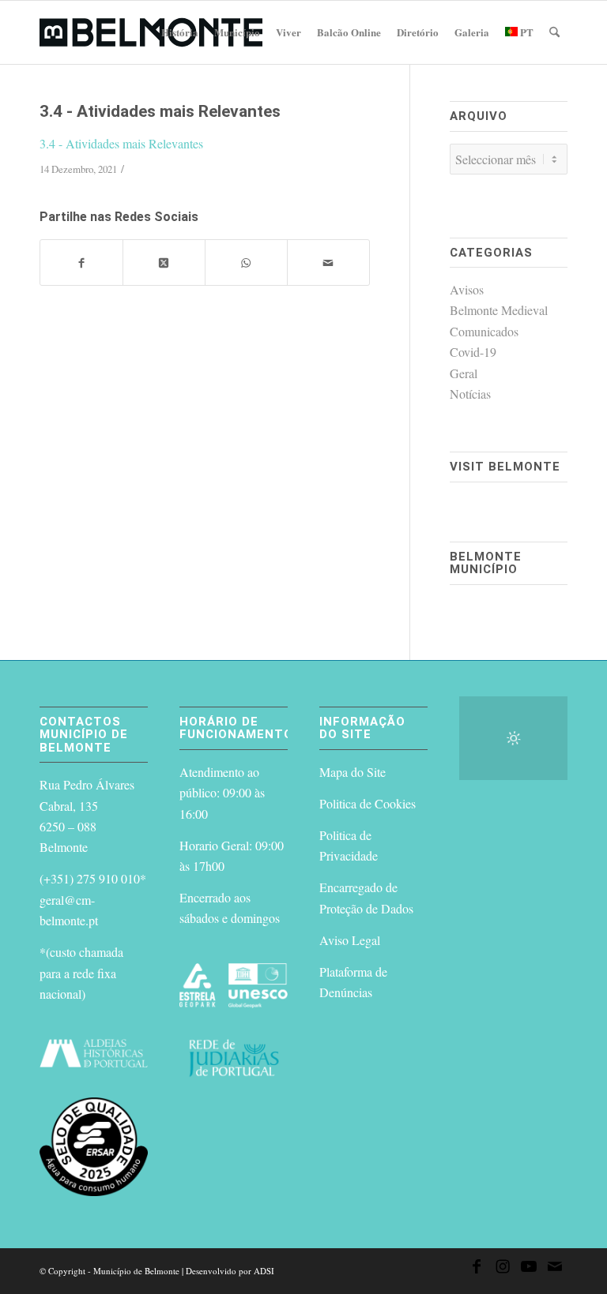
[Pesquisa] (554, 32)
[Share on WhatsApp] (246, 262)
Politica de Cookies (367, 803)
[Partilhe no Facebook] (81, 262)
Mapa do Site (352, 771)
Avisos (467, 289)
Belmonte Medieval (499, 310)
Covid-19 (473, 351)
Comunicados (484, 331)
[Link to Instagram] (503, 1269)
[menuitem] (179, 32)
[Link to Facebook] (476, 1269)
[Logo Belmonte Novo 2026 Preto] (151, 32)
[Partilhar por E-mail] (328, 262)
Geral (463, 373)
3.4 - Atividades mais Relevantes (121, 143)
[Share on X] (164, 262)
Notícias (470, 393)
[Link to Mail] (555, 1269)
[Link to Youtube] (529, 1269)
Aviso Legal (349, 940)
